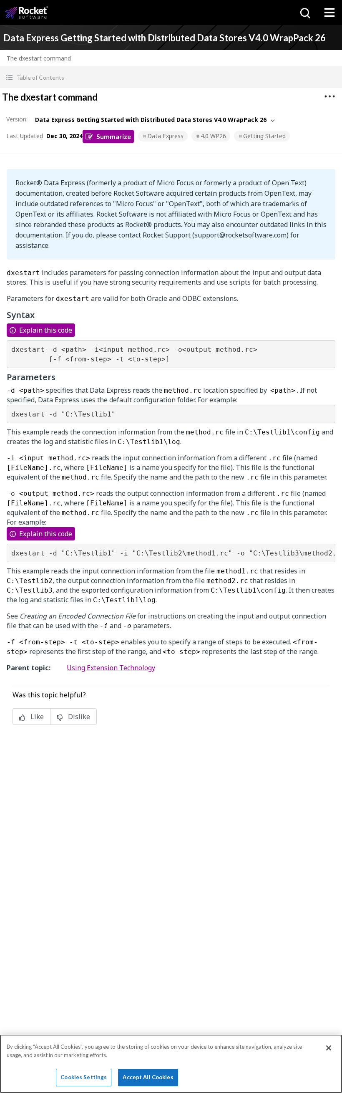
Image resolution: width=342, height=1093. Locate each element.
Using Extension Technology (111, 667)
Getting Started (264, 136)
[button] (171, 77)
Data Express (165, 136)
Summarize (113, 136)
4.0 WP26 (213, 136)
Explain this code (45, 330)
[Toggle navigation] (329, 12)
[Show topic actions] (329, 96)
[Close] (328, 1048)
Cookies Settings (83, 1077)
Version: (17, 119)
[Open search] (304, 12)
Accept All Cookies (148, 1077)
